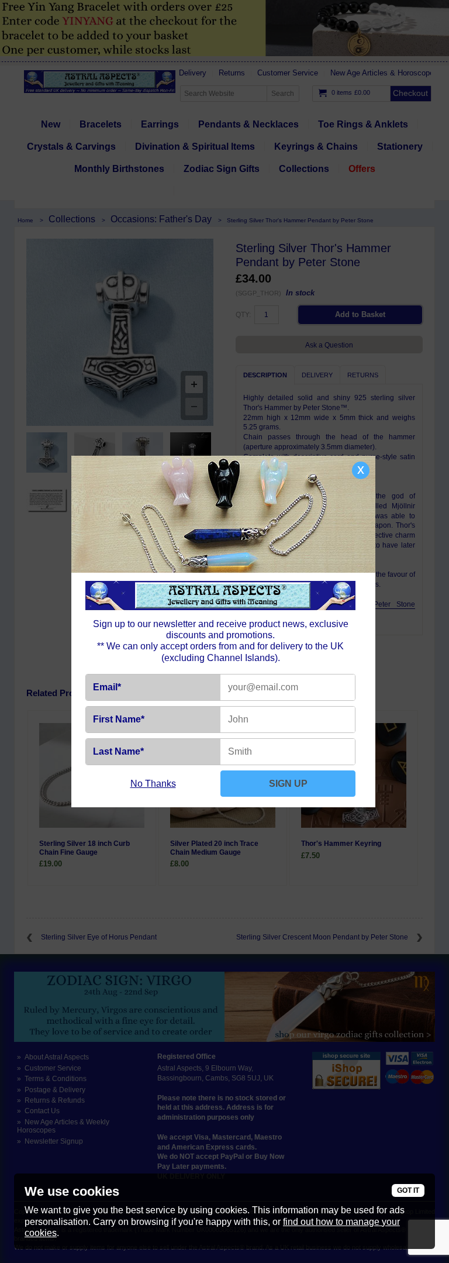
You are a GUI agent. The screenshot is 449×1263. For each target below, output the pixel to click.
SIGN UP (288, 784)
